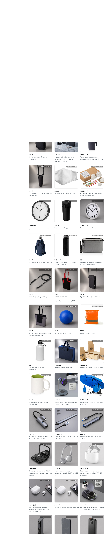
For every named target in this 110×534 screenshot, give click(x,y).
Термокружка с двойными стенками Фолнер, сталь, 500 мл (91, 16)
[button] (106, 483)
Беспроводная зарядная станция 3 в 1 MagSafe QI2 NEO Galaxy (91, 367)
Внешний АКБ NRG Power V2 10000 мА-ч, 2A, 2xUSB (38, 437)
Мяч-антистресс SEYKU (62, 191)
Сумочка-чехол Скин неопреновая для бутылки (40, 53)
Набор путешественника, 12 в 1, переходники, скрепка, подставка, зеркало (40, 331)
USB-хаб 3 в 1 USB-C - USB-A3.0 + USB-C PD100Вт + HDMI (40, 296)
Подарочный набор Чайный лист (91, 226)
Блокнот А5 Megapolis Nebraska (91, 436)
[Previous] (53, 451)
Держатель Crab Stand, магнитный (66, 436)
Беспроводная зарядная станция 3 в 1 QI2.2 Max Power (65, 261)
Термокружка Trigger (61, 86)
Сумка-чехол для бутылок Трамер (40, 120)
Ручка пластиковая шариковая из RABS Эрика (54, 497)
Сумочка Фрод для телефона (90, 155)
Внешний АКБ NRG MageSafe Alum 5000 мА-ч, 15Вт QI (66, 403)
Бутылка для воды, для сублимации (37, 227)
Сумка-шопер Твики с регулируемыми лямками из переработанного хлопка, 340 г (65, 157)
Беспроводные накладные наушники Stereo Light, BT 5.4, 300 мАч (66, 331)
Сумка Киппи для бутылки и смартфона (38, 16)
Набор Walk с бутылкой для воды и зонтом (91, 261)
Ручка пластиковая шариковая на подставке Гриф (31, 498)
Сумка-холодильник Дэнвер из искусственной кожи (91, 121)
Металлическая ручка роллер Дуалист (74, 497)
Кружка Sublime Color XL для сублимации (38, 261)
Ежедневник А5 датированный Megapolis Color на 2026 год (9, 498)
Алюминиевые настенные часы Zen (39, 87)
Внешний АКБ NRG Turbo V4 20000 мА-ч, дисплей (92, 403)
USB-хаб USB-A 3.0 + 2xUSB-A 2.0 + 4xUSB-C (66, 296)
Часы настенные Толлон (88, 86)
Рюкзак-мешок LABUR (87, 191)
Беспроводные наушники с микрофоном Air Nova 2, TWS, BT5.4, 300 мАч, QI (39, 368)
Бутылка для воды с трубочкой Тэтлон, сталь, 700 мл (65, 121)
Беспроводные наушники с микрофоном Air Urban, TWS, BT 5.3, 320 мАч (91, 331)
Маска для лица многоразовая (64, 51)
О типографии (39, 521)
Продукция (38, 514)
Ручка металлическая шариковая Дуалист (96, 497)
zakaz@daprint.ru (7, 530)
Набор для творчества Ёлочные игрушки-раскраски (91, 53)
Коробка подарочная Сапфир (64, 226)
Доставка (38, 524)
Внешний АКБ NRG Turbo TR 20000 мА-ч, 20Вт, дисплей (40, 403)
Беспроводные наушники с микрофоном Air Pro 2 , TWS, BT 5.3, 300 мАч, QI (66, 365)
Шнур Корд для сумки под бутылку (38, 156)
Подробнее (53, 527)
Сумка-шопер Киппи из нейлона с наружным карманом (40, 192)
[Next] (79, 451)
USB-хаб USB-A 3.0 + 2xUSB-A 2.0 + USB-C (91, 296)
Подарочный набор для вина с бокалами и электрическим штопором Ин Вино (64, 17)
